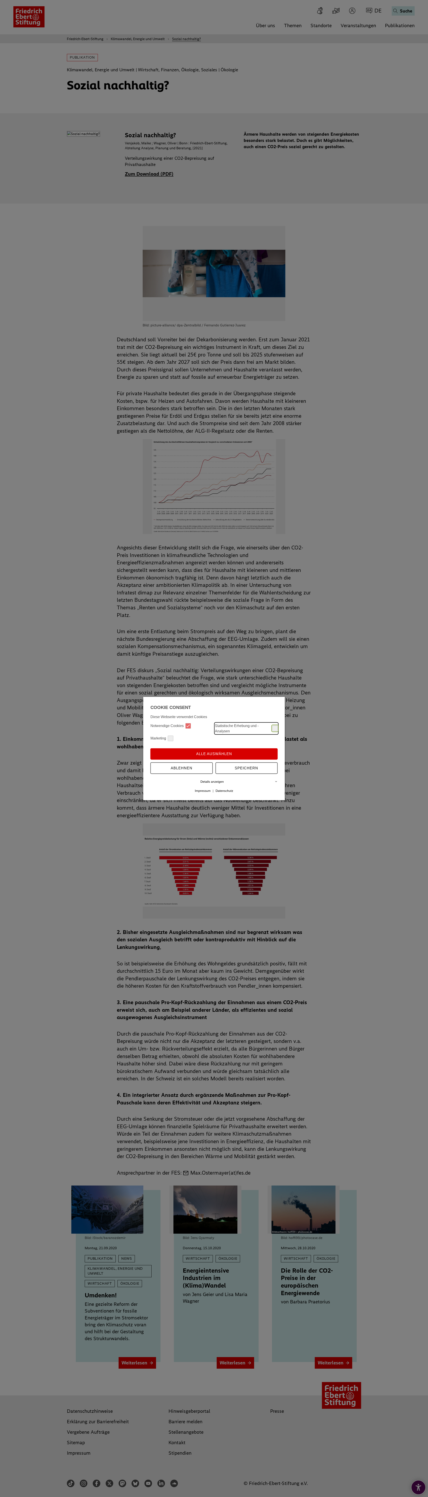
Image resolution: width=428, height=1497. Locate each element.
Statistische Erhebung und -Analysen (237, 728)
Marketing (158, 738)
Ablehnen (181, 768)
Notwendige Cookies (167, 726)
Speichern (246, 768)
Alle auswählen (214, 754)
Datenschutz (224, 791)
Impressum (203, 791)
